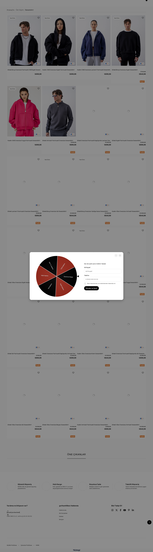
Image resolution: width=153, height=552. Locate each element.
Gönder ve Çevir (91, 288)
